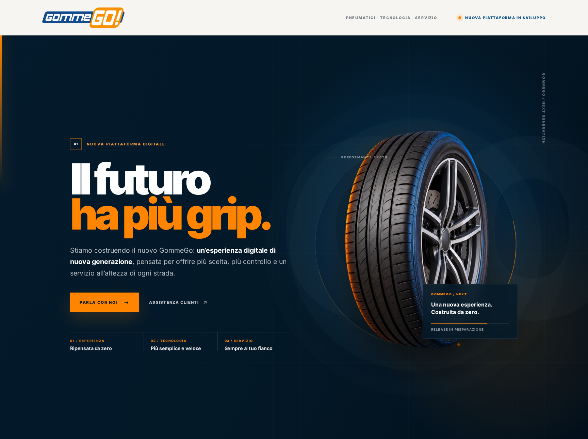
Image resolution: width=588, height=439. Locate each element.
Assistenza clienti (174, 302)
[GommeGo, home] (83, 17)
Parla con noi (98, 302)
